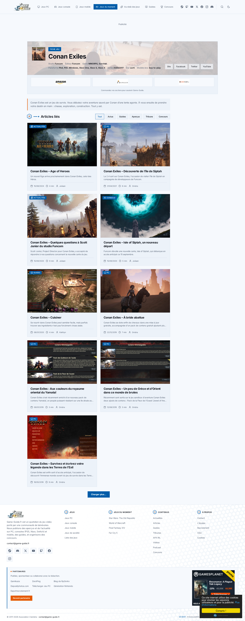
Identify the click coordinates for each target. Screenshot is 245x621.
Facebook (180, 66)
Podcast (157, 547)
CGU (199, 533)
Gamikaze (15, 581)
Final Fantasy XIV (117, 528)
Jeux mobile (70, 528)
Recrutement (203, 528)
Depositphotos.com (20, 586)
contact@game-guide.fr (18, 543)
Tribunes (157, 533)
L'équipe (201, 523)
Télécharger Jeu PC (41, 586)
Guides (122, 116)
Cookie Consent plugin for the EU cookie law (221, 615)
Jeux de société (72, 533)
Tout (100, 116)
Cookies (201, 537)
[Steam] (182, 7)
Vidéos (156, 542)
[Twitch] (187, 7)
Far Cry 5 (113, 533)
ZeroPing (36, 581)
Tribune (149, 116)
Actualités (157, 518)
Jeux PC (68, 518)
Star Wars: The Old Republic (122, 518)
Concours (163, 116)
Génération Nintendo (63, 586)
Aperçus (136, 116)
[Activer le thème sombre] (228, 7)
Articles (156, 523)
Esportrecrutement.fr (20, 591)
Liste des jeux (71, 537)
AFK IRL (156, 537)
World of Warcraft (117, 523)
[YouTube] (192, 7)
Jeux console (71, 523)
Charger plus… (98, 494)
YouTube (207, 66)
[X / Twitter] (197, 7)
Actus (110, 116)
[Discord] (212, 6)
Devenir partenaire (21, 598)
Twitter (194, 66)
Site (169, 66)
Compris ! (221, 610)
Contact (201, 518)
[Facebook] (202, 7)
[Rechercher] (222, 7)
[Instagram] (207, 7)
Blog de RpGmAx (62, 581)
